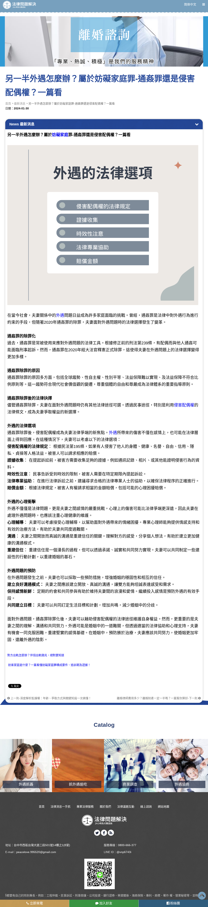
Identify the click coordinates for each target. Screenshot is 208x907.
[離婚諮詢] (104, 33)
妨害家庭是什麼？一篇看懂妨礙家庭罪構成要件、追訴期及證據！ (49, 664)
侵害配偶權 (184, 405)
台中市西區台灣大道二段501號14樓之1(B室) (42, 845)
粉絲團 (174, 903)
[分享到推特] (97, 833)
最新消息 (19, 103)
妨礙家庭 (60, 135)
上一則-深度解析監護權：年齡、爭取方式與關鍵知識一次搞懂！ (50, 698)
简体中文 (190, 4)
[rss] (111, 833)
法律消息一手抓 (60, 806)
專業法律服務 (85, 806)
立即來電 (36, 903)
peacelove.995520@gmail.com (36, 852)
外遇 (60, 315)
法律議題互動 (125, 806)
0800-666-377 (127, 845)
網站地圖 (163, 806)
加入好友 (105, 903)
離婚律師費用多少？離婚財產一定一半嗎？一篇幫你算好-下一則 (157, 698)
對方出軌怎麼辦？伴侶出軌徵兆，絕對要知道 (35, 655)
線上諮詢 (146, 806)
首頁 (8, 103)
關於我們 (105, 806)
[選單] (203, 4)
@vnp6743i (124, 852)
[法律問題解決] (19, 5)
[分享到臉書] (104, 833)
